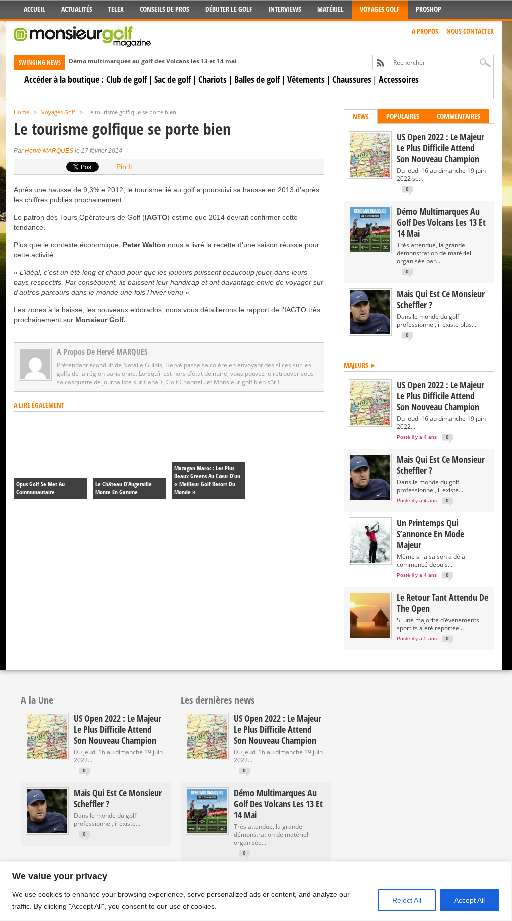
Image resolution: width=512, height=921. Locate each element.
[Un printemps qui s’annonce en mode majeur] (370, 561)
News (361, 117)
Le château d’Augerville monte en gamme (124, 488)
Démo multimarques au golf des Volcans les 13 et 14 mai (153, 61)
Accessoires (399, 80)
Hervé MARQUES (49, 151)
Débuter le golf (229, 9)
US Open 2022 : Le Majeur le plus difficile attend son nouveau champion (440, 148)
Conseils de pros (165, 9)
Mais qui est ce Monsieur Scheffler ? (441, 299)
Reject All (407, 900)
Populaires (403, 116)
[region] (256, 891)
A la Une (37, 700)
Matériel (331, 9)
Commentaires (458, 116)
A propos (425, 31)
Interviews (285, 9)
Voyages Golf (380, 9)
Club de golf (126, 80)
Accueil (35, 9)
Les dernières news (217, 700)
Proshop (429, 9)
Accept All (469, 900)
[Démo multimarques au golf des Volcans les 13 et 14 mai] (370, 250)
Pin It (124, 167)
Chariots (212, 80)
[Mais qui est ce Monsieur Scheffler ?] (370, 332)
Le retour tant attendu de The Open (442, 603)
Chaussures (352, 80)
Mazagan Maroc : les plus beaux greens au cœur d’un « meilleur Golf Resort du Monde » (207, 480)
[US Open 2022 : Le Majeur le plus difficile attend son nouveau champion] (370, 175)
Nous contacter (470, 31)
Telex (116, 9)
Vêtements (306, 80)
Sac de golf (172, 80)
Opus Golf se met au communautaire (40, 488)
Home (22, 112)
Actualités (77, 9)
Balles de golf (257, 80)
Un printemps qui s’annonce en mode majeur (430, 534)
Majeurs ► (360, 365)
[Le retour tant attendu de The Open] (370, 636)
